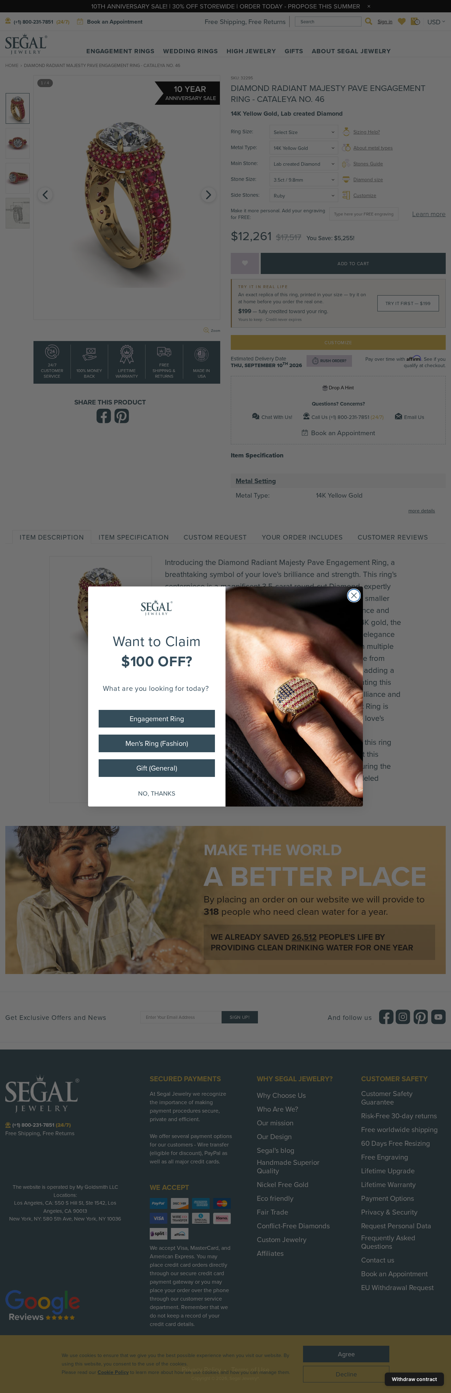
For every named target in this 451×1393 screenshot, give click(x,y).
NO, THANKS (156, 793)
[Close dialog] (354, 595)
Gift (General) (156, 768)
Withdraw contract (414, 1379)
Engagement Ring (157, 718)
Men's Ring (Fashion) (156, 743)
